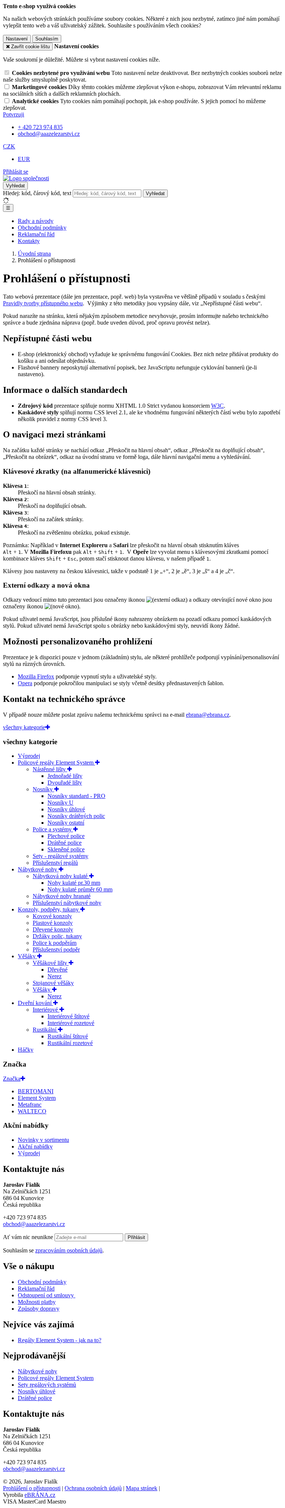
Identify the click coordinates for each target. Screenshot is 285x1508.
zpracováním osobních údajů (68, 1250)
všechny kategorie (24, 727)
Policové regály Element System (56, 762)
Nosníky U (60, 802)
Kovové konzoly (52, 916)
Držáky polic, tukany (57, 936)
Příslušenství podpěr (56, 949)
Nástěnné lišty (50, 769)
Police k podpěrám (54, 943)
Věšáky (27, 956)
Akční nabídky (35, 1146)
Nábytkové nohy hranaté (62, 896)
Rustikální (45, 1029)
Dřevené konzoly (53, 929)
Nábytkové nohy (38, 869)
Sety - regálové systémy (60, 856)
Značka (11, 1078)
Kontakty (29, 241)
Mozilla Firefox (36, 676)
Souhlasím (46, 39)
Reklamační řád (36, 234)
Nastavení (17, 39)
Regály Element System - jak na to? (59, 1340)
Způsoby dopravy (38, 1308)
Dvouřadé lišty (65, 782)
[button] (9, 146)
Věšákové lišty (51, 963)
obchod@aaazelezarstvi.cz (34, 1224)
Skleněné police (66, 849)
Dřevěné (58, 969)
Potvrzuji (13, 114)
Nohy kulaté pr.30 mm (74, 883)
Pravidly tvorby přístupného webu (43, 303)
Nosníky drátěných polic (76, 816)
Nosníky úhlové (66, 809)
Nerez (55, 976)
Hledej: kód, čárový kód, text (37, 193)
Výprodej (29, 756)
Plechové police (66, 836)
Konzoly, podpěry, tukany (49, 909)
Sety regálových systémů (47, 1384)
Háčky (25, 1050)
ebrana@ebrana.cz (207, 715)
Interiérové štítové (68, 1016)
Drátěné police (65, 843)
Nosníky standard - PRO (76, 796)
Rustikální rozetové (70, 1043)
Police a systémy (53, 829)
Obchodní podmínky (42, 227)
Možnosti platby (37, 1302)
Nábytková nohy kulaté (61, 876)
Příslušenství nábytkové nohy (67, 903)
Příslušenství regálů (55, 863)
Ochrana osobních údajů (93, 1488)
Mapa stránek (141, 1488)
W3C (217, 406)
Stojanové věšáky (53, 983)
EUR (24, 159)
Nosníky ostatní (66, 822)
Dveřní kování (35, 1003)
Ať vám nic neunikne (29, 1237)
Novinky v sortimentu (43, 1140)
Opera (25, 683)
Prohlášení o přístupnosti (31, 1488)
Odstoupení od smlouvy (46, 1295)
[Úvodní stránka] (26, 178)
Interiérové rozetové (71, 1023)
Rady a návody (35, 221)
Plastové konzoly (53, 923)
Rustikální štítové (68, 1036)
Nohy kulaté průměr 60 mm (80, 889)
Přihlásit (136, 1237)
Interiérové (46, 1009)
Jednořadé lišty (65, 776)
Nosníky (43, 789)
